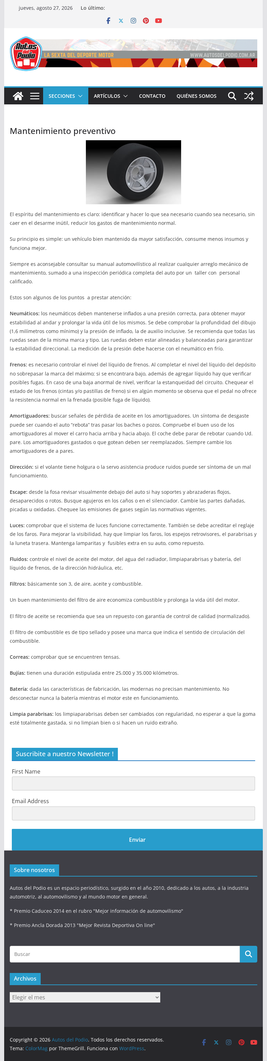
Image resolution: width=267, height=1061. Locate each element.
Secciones (62, 96)
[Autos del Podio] (18, 96)
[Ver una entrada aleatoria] (249, 96)
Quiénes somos (197, 96)
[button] (79, 96)
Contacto (152, 96)
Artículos (107, 96)
